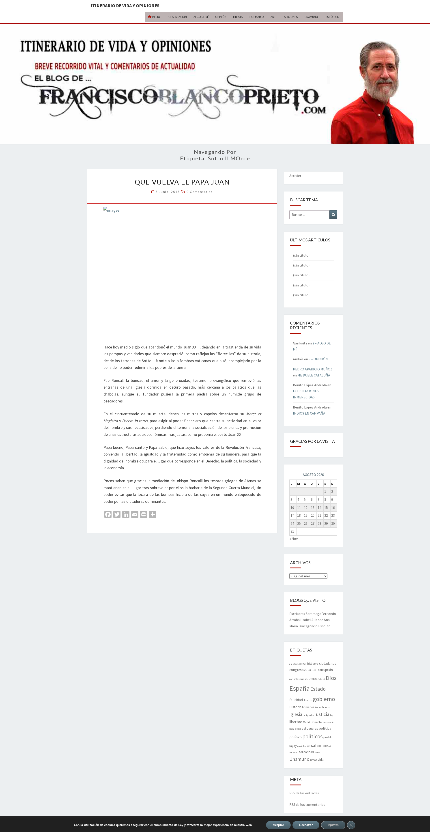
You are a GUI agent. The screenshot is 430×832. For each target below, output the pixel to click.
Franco (308, 700)
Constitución (310, 670)
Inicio (156, 17)
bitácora (312, 664)
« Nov (293, 538)
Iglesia (295, 714)
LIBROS (238, 17)
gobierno (324, 699)
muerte (317, 722)
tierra (317, 752)
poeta (298, 728)
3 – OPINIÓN (318, 359)
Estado (318, 689)
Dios (331, 678)
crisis (303, 679)
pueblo (328, 737)
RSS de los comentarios (307, 804)
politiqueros (310, 729)
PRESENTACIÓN (177, 17)
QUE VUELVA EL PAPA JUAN (182, 182)
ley (331, 715)
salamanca (321, 745)
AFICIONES (291, 17)
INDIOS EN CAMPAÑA (309, 413)
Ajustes (333, 825)
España (299, 688)
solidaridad (306, 752)
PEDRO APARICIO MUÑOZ (312, 369)
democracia (315, 678)
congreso (296, 669)
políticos (312, 736)
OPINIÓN (220, 17)
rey (308, 746)
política (325, 728)
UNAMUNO (311, 17)
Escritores (297, 613)
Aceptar (278, 825)
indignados (308, 715)
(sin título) (301, 255)
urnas (313, 759)
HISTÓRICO (332, 17)
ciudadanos (327, 663)
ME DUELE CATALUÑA (313, 375)
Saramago (313, 613)
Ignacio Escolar (318, 626)
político (295, 737)
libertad (295, 721)
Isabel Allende (312, 619)
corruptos (294, 679)
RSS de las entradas (304, 793)
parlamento (328, 722)
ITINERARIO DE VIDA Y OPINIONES (125, 5)
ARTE (274, 17)
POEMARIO (256, 17)
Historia (295, 707)
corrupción (325, 670)
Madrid (307, 722)
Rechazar (306, 825)
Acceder (295, 175)
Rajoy (293, 746)
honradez (308, 707)
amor (302, 663)
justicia (322, 714)
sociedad (293, 752)
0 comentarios (200, 191)
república (302, 746)
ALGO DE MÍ (201, 17)
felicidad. (296, 699)
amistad (293, 663)
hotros (318, 707)
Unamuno (299, 759)
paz (291, 729)
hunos (325, 707)
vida (321, 759)
